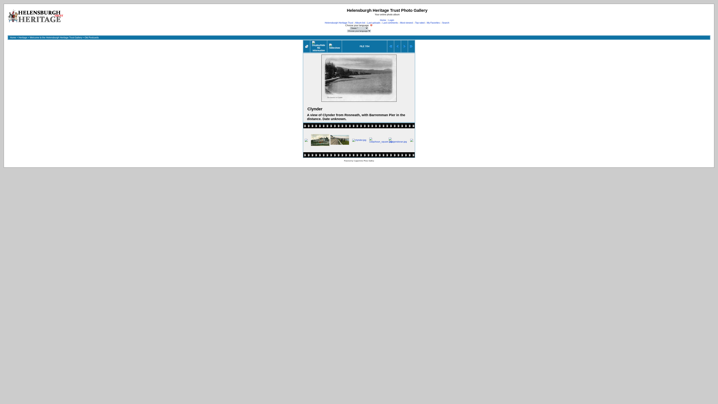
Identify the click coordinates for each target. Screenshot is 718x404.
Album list (360, 23)
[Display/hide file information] (318, 46)
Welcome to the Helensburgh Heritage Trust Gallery (56, 37)
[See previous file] (397, 46)
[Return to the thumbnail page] (306, 46)
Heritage (23, 37)
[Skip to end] (411, 46)
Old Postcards (92, 37)
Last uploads (373, 23)
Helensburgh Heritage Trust (339, 23)
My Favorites (433, 23)
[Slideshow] (334, 46)
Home (383, 20)
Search (445, 23)
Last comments (390, 23)
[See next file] (404, 46)
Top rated (420, 23)
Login (391, 20)
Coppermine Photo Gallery (364, 161)
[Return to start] (390, 46)
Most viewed (406, 23)
